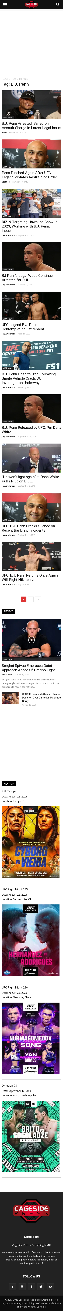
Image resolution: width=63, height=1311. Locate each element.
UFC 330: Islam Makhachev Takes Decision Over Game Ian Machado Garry (41, 697)
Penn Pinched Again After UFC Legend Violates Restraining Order (29, 175)
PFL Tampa (9, 791)
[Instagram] (22, 1286)
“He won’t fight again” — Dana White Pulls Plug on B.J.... (30, 479)
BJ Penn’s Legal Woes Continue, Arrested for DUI (27, 278)
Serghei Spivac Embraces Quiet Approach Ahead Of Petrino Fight (28, 668)
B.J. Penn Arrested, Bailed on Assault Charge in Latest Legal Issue (31, 125)
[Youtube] (50, 1286)
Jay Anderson (8, 235)
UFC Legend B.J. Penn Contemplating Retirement (23, 327)
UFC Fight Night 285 (15, 889)
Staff (4, 132)
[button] (58, 4)
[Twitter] (40, 1286)
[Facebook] (12, 1286)
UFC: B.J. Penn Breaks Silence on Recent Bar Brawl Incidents (28, 528)
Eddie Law (7, 674)
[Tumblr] (31, 1286)
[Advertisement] (31, 42)
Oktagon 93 (9, 1085)
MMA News (8, 117)
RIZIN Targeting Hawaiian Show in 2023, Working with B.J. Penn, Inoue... (29, 226)
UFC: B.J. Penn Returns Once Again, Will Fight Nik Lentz (30, 577)
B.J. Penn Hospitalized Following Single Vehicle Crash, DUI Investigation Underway (29, 378)
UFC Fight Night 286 (15, 987)
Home (5, 78)
